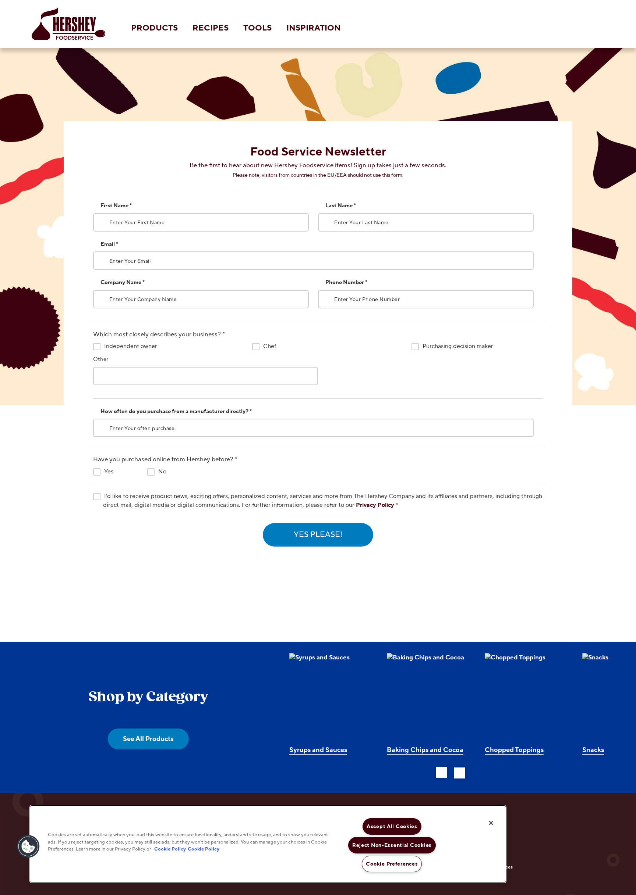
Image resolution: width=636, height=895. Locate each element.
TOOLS (257, 28)
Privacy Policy (375, 505)
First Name (116, 205)
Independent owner (130, 346)
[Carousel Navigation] (450, 771)
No (162, 471)
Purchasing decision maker (458, 346)
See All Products (148, 739)
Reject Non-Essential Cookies (392, 845)
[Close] (491, 823)
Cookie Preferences (392, 863)
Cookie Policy (170, 849)
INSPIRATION (313, 28)
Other (100, 359)
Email (109, 244)
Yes (108, 471)
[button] (28, 846)
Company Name (122, 282)
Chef (269, 346)
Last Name (340, 205)
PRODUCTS (154, 28)
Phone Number (346, 282)
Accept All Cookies (392, 826)
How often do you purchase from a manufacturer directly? (176, 411)
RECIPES (210, 28)
